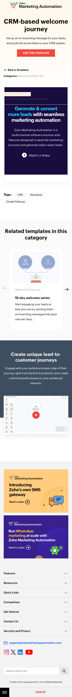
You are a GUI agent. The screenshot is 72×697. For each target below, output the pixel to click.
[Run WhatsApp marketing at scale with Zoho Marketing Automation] (36, 536)
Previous (4, 289)
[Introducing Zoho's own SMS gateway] (36, 490)
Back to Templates (18, 70)
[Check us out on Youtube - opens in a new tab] (29, 652)
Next (65, 289)
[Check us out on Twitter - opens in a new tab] (13, 652)
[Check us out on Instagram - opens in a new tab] (6, 652)
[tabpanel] (36, 289)
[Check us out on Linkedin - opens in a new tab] (21, 652)
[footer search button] (63, 671)
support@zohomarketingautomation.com (35, 642)
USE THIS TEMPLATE (36, 53)
